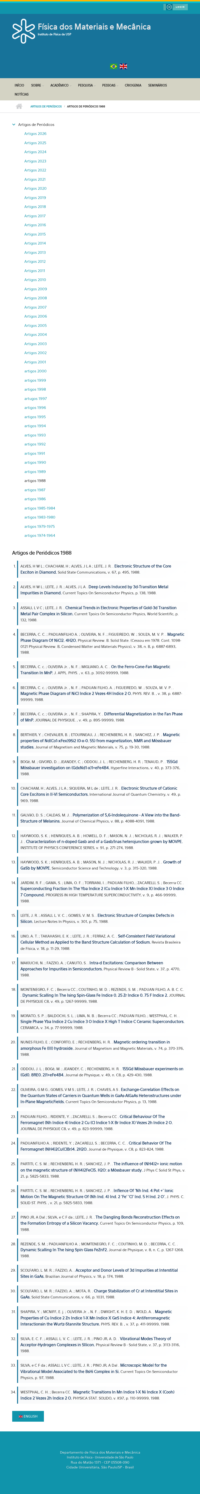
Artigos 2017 (35, 216)
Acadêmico (59, 85)
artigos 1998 (35, 389)
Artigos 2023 (35, 161)
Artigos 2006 (35, 316)
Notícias (22, 94)
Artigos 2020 (35, 188)
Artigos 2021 (35, 179)
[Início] (24, 30)
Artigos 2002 (35, 352)
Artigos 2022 (35, 170)
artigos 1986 (35, 499)
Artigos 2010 (35, 279)
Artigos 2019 (35, 197)
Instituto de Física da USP (54, 34)
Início (19, 85)
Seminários (157, 85)
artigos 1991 (34, 453)
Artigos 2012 (35, 261)
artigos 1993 (35, 435)
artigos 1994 (35, 426)
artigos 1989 (35, 471)
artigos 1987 (34, 490)
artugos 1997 (35, 398)
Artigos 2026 (35, 133)
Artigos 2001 (35, 362)
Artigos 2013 (35, 252)
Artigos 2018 (35, 206)
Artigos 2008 (35, 298)
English (30, 1416)
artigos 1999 (35, 380)
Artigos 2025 (35, 143)
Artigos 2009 (35, 289)
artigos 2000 (35, 371)
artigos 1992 (35, 444)
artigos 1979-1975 (39, 526)
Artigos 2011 (34, 270)
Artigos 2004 (35, 334)
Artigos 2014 (35, 243)
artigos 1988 (35, 480)
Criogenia (133, 85)
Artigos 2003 (35, 343)
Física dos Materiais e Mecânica (94, 26)
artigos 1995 (35, 417)
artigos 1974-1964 (39, 535)
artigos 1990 (35, 462)
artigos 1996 (35, 407)
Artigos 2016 (35, 225)
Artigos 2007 (35, 307)
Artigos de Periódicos (46, 106)
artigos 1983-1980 (39, 517)
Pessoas (108, 85)
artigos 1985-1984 (39, 508)
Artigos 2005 (35, 325)
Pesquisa (85, 85)
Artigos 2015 (35, 234)
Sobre (36, 85)
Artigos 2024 (35, 152)
